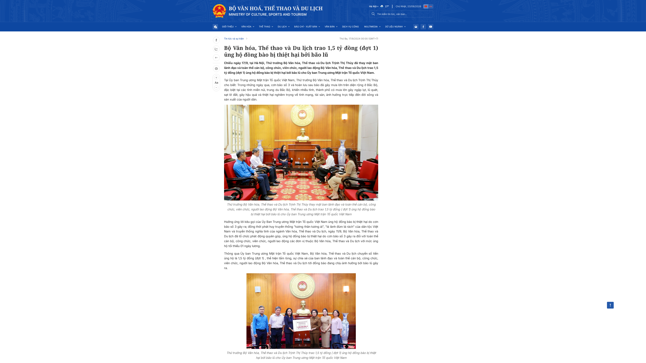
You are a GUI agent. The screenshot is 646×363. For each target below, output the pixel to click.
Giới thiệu (228, 26)
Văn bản (330, 26)
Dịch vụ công (350, 26)
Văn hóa (246, 26)
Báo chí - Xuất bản (305, 26)
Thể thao (264, 26)
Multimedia (371, 26)
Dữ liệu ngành (394, 26)
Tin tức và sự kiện (234, 38)
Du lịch (282, 26)
